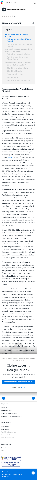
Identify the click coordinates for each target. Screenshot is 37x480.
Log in (23, 387)
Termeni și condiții (6, 410)
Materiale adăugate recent (8, 432)
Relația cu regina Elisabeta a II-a (18, 80)
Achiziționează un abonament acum (17, 382)
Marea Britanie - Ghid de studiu (16, 9)
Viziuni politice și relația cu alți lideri (18, 62)
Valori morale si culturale (8, 438)
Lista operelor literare (7, 435)
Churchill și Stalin (13, 77)
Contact (3, 448)
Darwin (10, 157)
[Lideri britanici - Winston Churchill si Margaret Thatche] (4, 398)
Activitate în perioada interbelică (18, 54)
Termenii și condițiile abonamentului (11, 416)
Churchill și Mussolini (14, 71)
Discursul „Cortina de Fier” (16, 65)
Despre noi (4, 407)
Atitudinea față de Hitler (15, 74)
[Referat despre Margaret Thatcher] (32, 398)
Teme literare (5, 429)
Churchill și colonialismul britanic (18, 68)
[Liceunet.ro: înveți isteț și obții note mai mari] (14, 3)
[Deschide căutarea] (34, 3)
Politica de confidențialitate (9, 413)
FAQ (2, 450)
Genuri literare (5, 426)
